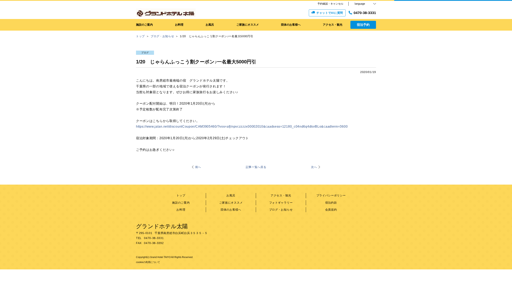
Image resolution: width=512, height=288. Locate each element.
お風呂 (230, 195)
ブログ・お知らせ (281, 209)
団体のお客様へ (231, 209)
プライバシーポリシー (331, 195)
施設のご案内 (181, 202)
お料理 (180, 209)
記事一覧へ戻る (256, 167)
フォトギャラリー (281, 202)
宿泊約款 (331, 202)
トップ (180, 195)
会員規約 (331, 209)
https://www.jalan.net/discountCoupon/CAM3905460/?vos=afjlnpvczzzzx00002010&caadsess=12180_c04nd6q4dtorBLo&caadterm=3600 (242, 126)
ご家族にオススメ (231, 202)
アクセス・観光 (281, 195)
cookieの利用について (148, 262)
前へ (198, 167)
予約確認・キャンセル (330, 3)
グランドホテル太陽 (162, 226)
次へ (314, 167)
